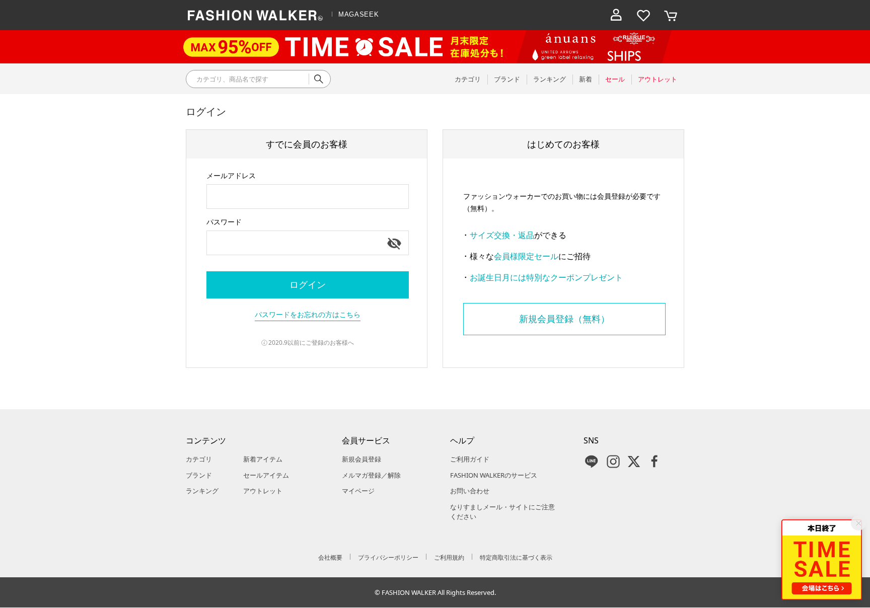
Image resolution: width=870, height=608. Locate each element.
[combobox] (307, 196)
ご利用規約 (449, 557)
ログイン (307, 284)
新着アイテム (262, 459)
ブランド (199, 475)
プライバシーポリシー (388, 557)
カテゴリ (199, 459)
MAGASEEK (358, 14)
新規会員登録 (361, 459)
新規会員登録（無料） (564, 319)
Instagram (613, 461)
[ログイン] (616, 15)
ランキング (202, 490)
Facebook (654, 461)
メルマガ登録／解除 (371, 475)
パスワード (224, 221)
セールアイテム (266, 475)
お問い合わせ (469, 490)
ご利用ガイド (469, 459)
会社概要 (330, 557)
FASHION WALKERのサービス (493, 475)
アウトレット (262, 490)
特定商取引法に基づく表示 (516, 557)
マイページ (358, 490)
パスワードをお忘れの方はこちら (307, 314)
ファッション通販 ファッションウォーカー (255, 15)
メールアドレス (231, 175)
